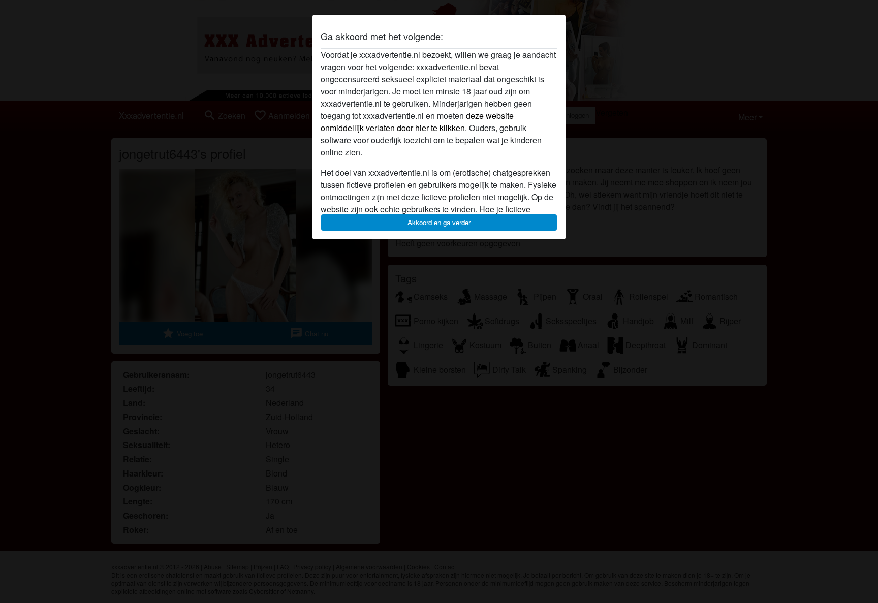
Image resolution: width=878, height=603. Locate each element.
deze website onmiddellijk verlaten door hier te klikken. (417, 122)
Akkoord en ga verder (439, 222)
